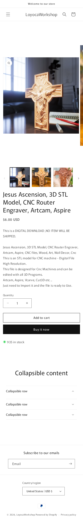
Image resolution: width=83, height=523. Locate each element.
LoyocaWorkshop (26, 514)
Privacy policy (68, 514)
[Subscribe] (70, 463)
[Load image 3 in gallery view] (63, 177)
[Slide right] (78, 178)
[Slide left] (4, 178)
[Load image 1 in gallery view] (20, 177)
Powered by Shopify (46, 514)
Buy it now (41, 329)
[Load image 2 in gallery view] (41, 177)
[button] (8, 14)
